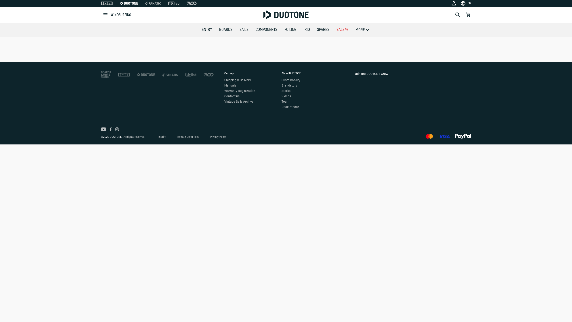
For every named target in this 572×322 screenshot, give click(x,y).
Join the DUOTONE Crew (371, 74)
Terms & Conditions (188, 137)
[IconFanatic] (153, 3)
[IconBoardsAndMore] (106, 74)
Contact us (232, 96)
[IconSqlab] (173, 3)
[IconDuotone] (129, 3)
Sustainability (291, 80)
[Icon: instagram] (117, 129)
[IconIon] (107, 3)
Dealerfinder (290, 107)
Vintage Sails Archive (239, 101)
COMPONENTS (266, 30)
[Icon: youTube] (103, 129)
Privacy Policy (218, 137)
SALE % (342, 30)
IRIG (307, 30)
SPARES (323, 30)
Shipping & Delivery (237, 80)
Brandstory (289, 85)
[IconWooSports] (192, 3)
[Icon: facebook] (111, 129)
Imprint (162, 137)
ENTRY (207, 30)
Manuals (230, 85)
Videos (286, 96)
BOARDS (225, 30)
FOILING (290, 30)
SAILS (244, 30)
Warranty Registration (239, 91)
